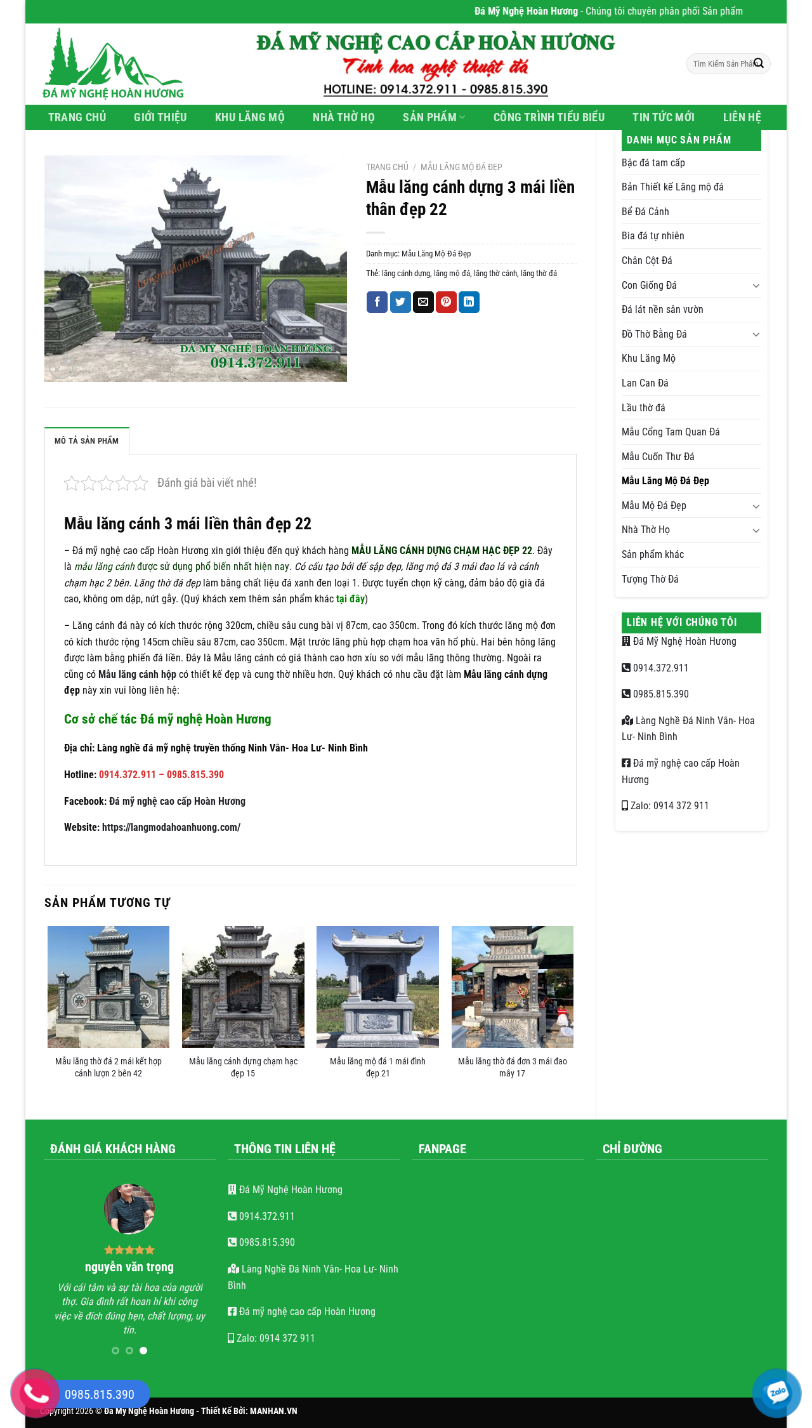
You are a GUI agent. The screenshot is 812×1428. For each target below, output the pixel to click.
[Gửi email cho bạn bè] (423, 302)
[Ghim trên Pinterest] (446, 302)
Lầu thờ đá (643, 408)
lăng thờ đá (539, 273)
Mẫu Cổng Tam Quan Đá (671, 432)
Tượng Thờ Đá (650, 579)
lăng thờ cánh (495, 273)
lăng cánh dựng (406, 273)
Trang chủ (387, 167)
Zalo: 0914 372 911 (668, 806)
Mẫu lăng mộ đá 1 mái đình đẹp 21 (378, 1067)
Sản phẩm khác (653, 554)
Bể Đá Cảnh (645, 212)
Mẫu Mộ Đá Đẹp (654, 505)
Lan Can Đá (645, 383)
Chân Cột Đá (647, 261)
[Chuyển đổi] (756, 285)
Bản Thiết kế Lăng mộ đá (673, 187)
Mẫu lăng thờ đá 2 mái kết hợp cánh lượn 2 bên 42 (108, 1067)
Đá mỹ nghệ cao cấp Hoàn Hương (177, 801)
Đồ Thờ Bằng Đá (654, 334)
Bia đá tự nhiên (653, 236)
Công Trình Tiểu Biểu (549, 117)
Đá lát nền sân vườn (663, 309)
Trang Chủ (77, 117)
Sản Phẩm (430, 117)
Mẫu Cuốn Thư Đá (658, 457)
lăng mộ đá (452, 273)
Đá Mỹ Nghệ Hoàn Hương (684, 641)
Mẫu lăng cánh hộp (137, 674)
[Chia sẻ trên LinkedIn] (469, 302)
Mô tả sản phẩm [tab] (87, 441)
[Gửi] (758, 64)
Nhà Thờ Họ (344, 117)
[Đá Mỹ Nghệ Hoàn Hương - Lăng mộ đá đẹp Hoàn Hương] (120, 64)
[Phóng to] (61, 367)
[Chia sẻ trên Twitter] (400, 302)
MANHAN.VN (274, 1411)
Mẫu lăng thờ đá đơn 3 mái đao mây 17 (512, 1067)
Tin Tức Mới (663, 117)
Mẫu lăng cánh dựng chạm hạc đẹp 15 (243, 1067)
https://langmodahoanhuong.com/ (171, 827)
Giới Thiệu (160, 117)
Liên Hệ (742, 117)
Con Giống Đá (649, 285)
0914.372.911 (660, 668)
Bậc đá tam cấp (653, 163)
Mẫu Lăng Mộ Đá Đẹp (665, 481)
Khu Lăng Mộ (250, 117)
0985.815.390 (660, 694)
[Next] (572, 1012)
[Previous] (48, 1012)
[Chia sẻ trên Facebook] (377, 302)
